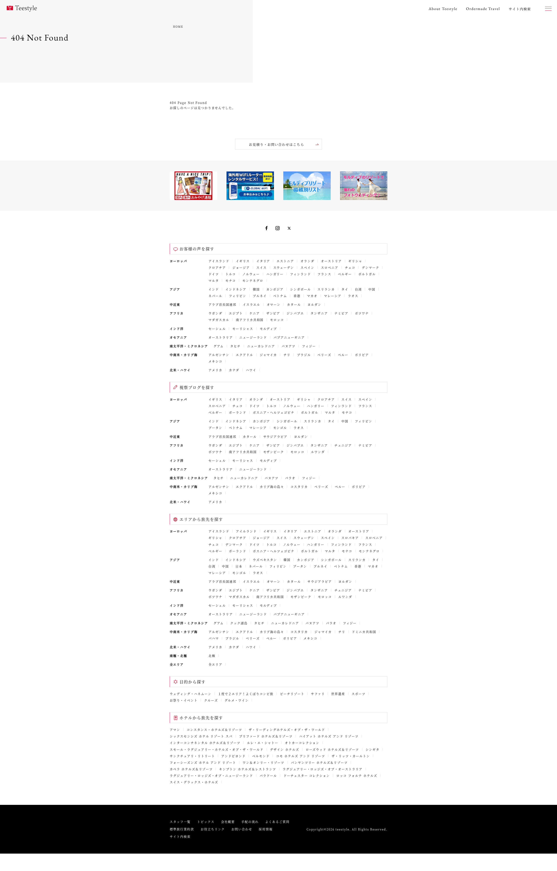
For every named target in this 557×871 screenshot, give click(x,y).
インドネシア (235, 289)
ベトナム (280, 296)
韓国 (256, 289)
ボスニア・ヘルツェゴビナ (274, 412)
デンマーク (370, 267)
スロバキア (350, 537)
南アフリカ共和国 (250, 319)
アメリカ (215, 370)
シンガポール (300, 289)
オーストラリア (220, 337)
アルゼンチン (218, 354)
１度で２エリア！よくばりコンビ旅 (245, 693)
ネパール (215, 296)
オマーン (274, 304)
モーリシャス (242, 328)
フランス (324, 274)
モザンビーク (273, 452)
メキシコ (215, 361)
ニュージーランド (253, 337)
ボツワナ (362, 313)
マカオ (312, 296)
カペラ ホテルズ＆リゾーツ (191, 769)
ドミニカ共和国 (364, 631)
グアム (218, 346)
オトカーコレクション (302, 742)
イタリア (263, 261)
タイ (344, 289)
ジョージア (241, 267)
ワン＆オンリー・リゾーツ (263, 762)
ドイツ (213, 274)
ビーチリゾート (292, 693)
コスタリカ (299, 486)
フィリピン (237, 296)
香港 (297, 296)
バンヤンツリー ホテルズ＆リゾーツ (319, 762)
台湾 (358, 289)
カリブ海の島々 (272, 486)
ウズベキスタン (265, 559)
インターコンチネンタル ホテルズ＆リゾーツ (205, 742)
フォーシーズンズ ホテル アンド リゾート (203, 762)
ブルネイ (260, 296)
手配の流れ (250, 821)
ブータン (215, 427)
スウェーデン (283, 267)
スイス (261, 267)
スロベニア (329, 267)
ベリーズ (324, 354)
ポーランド (237, 412)
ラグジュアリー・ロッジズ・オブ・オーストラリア (322, 769)
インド (213, 289)
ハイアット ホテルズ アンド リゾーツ (329, 736)
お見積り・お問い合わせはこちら (276, 144)
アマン (175, 729)
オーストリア (331, 261)
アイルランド (246, 531)
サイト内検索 (180, 836)
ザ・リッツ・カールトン (351, 756)
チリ (287, 354)
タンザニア (319, 313)
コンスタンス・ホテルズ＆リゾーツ (214, 729)
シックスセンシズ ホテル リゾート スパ (201, 736)
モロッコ (277, 319)
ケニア (254, 313)
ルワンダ (318, 452)
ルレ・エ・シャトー (262, 742)
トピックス (206, 821)
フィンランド (300, 274)
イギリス (243, 261)
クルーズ (211, 700)
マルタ (213, 280)
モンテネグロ (252, 280)
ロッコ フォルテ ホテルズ (356, 775)
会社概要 (228, 821)
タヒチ (235, 346)
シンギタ (372, 749)
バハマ (213, 638)
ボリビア (362, 354)
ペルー (343, 354)
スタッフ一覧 (180, 821)
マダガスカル (218, 319)
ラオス (353, 296)
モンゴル (280, 427)
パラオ (290, 478)
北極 (211, 655)
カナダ (234, 370)
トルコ (230, 274)
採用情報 (266, 829)
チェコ (350, 267)
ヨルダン (314, 304)
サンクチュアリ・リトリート (192, 756)
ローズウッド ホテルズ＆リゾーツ (332, 749)
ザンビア (273, 313)
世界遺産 (338, 693)
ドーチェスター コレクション (307, 775)
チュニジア (343, 445)
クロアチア (217, 267)
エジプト (236, 313)
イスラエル (251, 304)
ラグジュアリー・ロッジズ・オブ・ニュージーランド (211, 775)
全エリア (215, 664)
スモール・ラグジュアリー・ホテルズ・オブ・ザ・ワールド (216, 749)
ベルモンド (261, 756)
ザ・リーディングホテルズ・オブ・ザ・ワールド (287, 729)
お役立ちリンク (213, 829)
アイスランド (218, 261)
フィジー (309, 346)
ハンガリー (275, 274)
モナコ (230, 280)
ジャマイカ (268, 354)
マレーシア (332, 296)
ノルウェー (251, 274)
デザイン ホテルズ (284, 749)
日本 (238, 566)
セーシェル (217, 328)
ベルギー (345, 274)
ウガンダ (215, 313)
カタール (294, 304)
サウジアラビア (275, 436)
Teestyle (22, 8)
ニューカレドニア (261, 346)
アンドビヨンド (233, 756)
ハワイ (251, 370)
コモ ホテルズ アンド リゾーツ (300, 756)
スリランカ (326, 289)
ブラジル (304, 354)
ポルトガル (367, 274)
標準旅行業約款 (182, 829)
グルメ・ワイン (237, 700)
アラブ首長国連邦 (222, 304)
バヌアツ (288, 346)
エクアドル (244, 354)
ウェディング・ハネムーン (190, 693)
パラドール (268, 775)
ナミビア (341, 313)
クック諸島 (239, 623)
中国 (371, 289)
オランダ (307, 261)
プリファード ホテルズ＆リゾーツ (265, 736)
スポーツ (359, 693)
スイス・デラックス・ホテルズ (194, 782)
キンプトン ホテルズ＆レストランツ (247, 769)
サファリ (318, 693)
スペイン (307, 267)
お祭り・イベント (184, 700)
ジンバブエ (295, 313)
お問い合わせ (241, 829)
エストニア (285, 261)
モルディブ (268, 328)
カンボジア (275, 289)
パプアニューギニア (289, 337)
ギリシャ (355, 261)
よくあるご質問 (277, 821)
